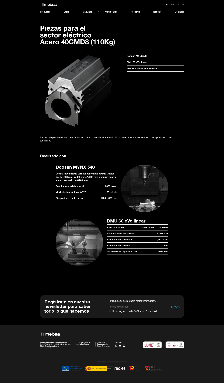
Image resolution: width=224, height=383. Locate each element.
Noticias (157, 11)
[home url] (48, 4)
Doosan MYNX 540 (137, 55)
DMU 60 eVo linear (137, 62)
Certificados (111, 11)
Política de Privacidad (145, 311)
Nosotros (135, 11)
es (167, 5)
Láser (66, 11)
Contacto (179, 11)
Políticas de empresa (102, 346)
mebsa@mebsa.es (82, 344)
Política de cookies (101, 344)
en (172, 5)
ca (162, 5)
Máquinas (87, 11)
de (182, 5)
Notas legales (100, 342)
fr (177, 5)
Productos (45, 11)
